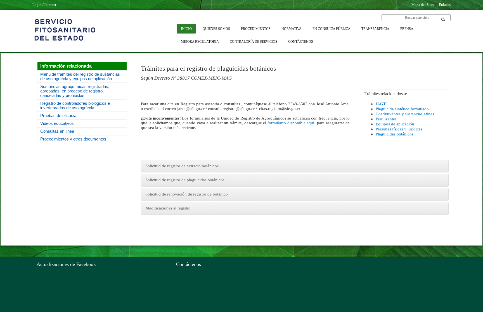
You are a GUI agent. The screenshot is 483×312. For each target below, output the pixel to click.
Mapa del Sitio (422, 5)
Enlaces (445, 5)
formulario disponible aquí (290, 123)
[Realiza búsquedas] (443, 19)
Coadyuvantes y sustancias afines (405, 114)
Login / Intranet (44, 5)
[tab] (294, 166)
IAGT (381, 104)
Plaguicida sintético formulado (402, 109)
